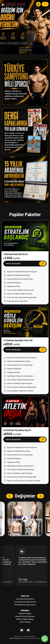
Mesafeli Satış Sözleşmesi (25, 616)
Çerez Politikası (25, 622)
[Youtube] (28, 630)
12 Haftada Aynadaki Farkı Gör (25, 602)
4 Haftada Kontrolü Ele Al (25, 599)
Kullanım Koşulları (25, 613)
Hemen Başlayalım (13, 263)
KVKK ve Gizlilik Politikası (25, 619)
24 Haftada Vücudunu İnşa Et (25, 605)
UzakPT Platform (15, 638)
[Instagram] (21, 630)
